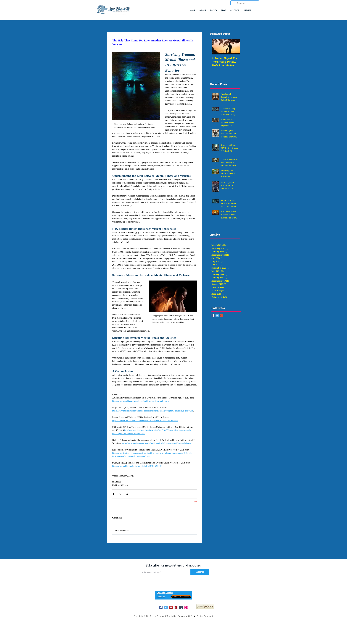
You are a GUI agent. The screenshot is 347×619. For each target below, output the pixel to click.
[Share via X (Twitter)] (120, 494)
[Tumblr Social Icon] (181, 607)
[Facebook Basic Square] (213, 315)
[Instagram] (186, 607)
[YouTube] (171, 607)
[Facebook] (161, 607)
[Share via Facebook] (113, 494)
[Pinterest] (176, 607)
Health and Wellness (120, 485)
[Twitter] (166, 607)
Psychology (116, 482)
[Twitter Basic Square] (217, 315)
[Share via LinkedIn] (127, 494)
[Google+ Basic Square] (221, 315)
